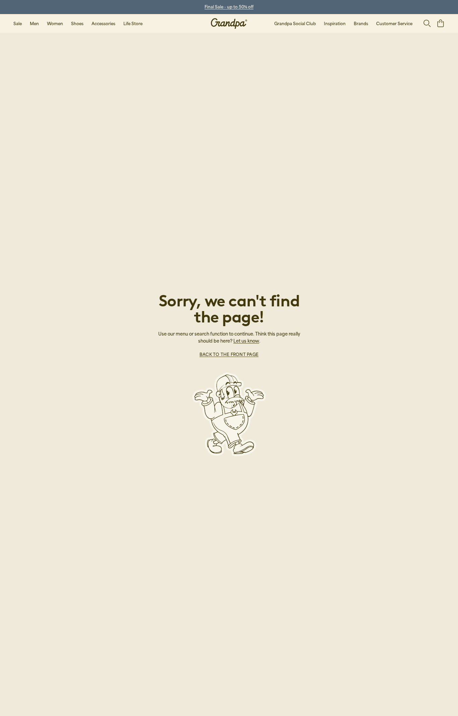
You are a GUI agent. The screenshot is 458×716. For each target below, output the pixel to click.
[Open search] (427, 23)
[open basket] (441, 23)
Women (55, 23)
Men (34, 23)
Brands (361, 23)
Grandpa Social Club (295, 23)
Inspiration (335, 23)
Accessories (103, 23)
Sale (17, 23)
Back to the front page (229, 354)
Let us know (246, 341)
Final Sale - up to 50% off (229, 7)
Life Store (132, 23)
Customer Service (394, 23)
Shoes (77, 23)
